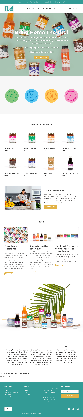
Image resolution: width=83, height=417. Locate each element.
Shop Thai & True (41, 57)
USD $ (8, 409)
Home (26, 390)
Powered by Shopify (37, 413)
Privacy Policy (8, 394)
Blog (25, 399)
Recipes (26, 396)
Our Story (27, 394)
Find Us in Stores (9, 399)
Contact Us (7, 396)
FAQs (6, 390)
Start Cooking (51, 206)
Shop (25, 392)
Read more (8, 273)
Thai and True (28, 413)
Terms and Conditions (11, 392)
